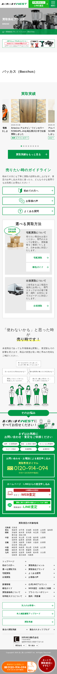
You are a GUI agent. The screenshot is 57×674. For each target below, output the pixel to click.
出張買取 (38, 306)
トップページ (8, 561)
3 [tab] (26, 146)
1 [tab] (21, 146)
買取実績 (28, 622)
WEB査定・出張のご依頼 (39, 588)
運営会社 (18, 645)
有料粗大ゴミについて (12, 596)
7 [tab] (35, 146)
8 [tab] (38, 146)
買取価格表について (11, 592)
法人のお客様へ (28, 605)
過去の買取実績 (9, 629)
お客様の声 (33, 577)
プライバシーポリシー (38, 592)
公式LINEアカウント (37, 584)
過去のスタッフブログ (40, 629)
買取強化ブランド (12, 32)
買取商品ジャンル (36, 565)
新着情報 (6, 584)
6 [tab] (33, 146)
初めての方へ (8, 565)
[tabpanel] (28, 119)
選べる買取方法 (9, 569)
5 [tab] (30, 146)
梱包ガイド (37, 267)
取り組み (31, 645)
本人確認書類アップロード (29, 614)
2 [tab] (23, 146)
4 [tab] (28, 146)
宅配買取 (38, 257)
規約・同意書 (34, 596)
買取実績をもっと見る (28, 154)
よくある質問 (34, 573)
